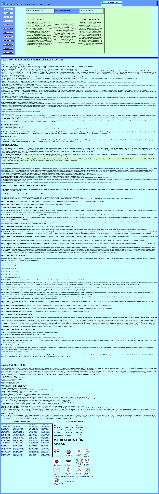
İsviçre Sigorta (79, 432)
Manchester (68, 435)
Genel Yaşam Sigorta (58, 430)
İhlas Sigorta (56, 432)
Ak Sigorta (56, 425)
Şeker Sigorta (79, 434)
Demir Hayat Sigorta (58, 429)
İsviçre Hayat (68, 432)
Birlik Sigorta (79, 427)
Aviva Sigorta (56, 427)
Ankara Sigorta (80, 425)
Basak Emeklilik (69, 427)
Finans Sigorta (69, 429)
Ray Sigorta (68, 434)
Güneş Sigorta (69, 430)
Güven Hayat (79, 430)
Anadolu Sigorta (69, 425)
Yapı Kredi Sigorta (58, 435)
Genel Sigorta (79, 429)
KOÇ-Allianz (56, 434)
